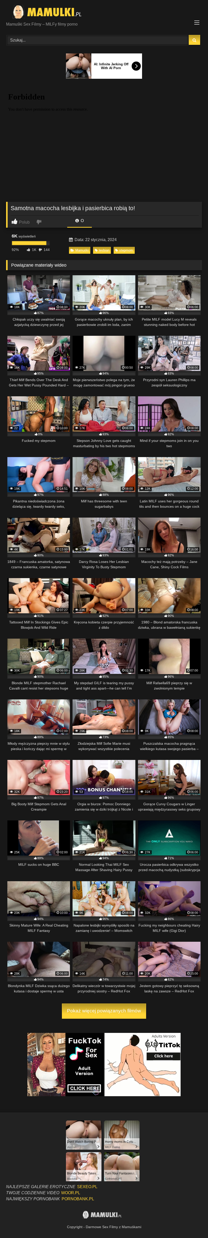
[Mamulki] (104, 12)
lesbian (104, 250)
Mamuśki (82, 250)
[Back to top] (192, 1223)
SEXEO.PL (87, 1187)
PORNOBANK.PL (78, 1199)
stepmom (126, 250)
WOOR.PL (70, 1193)
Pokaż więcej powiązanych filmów (104, 1010)
